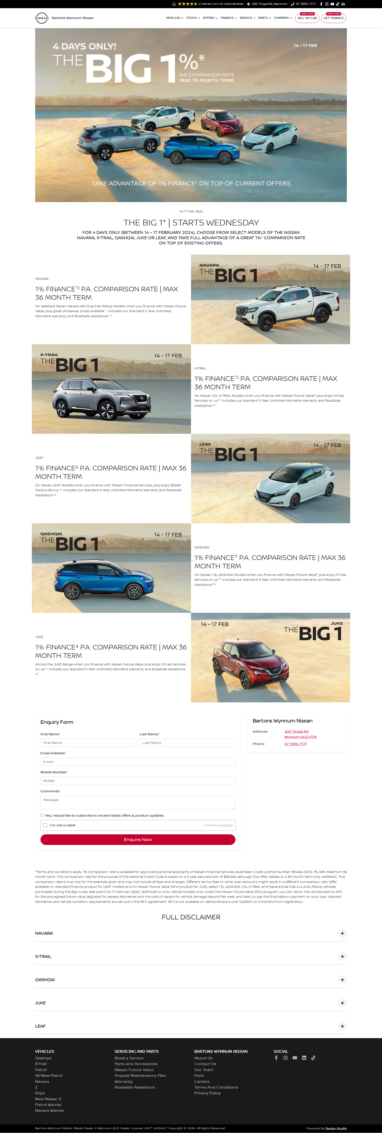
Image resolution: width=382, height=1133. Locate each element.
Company (281, 18)
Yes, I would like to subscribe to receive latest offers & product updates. (104, 816)
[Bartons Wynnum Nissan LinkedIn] (344, 4)
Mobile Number (54, 772)
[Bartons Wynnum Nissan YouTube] (333, 4)
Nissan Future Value (134, 1070)
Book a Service (129, 1058)
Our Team (204, 1070)
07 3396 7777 (306, 4)
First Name (50, 734)
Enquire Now (138, 839)
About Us (203, 1058)
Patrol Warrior (48, 1104)
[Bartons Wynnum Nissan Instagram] (327, 4)
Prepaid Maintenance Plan (140, 1075)
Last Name (150, 734)
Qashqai (43, 1058)
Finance (226, 18)
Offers (208, 18)
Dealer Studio (336, 1128)
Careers (202, 1081)
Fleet (199, 1075)
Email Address (53, 753)
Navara (42, 1081)
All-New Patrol (48, 1075)
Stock (191, 18)
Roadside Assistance (135, 1087)
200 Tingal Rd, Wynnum (269, 4)
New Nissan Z (48, 1099)
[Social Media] (338, 4)
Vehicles (173, 18)
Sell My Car (307, 18)
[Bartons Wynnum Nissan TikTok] (314, 1057)
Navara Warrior (49, 1110)
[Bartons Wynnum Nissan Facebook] (322, 4)
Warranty (124, 1081)
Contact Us (205, 1064)
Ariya (40, 1093)
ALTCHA (228, 825)
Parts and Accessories (136, 1064)
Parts (263, 18)
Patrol (41, 1070)
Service (246, 18)
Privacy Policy (207, 1093)
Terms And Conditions (216, 1087)
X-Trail (40, 1064)
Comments (50, 791)
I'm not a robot (62, 825)
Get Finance (334, 18)
